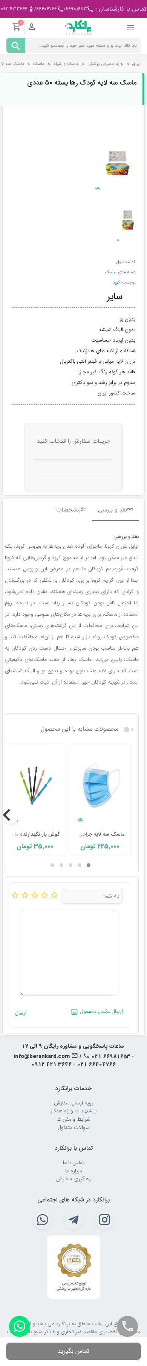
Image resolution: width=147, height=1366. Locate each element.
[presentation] (129, 815)
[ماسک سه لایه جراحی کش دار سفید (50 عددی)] (99, 786)
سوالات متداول (74, 1127)
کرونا (116, 282)
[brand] (114, 296)
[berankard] (78, 27)
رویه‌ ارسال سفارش (73, 1103)
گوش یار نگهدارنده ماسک (32, 834)
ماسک (110, 272)
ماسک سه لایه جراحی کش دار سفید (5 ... (79, 834)
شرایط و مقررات (73, 1119)
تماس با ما (73, 1162)
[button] (88, 865)
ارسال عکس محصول (100, 1011)
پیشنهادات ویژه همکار (73, 1111)
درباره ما (73, 1171)
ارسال (20, 1013)
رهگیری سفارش (73, 1179)
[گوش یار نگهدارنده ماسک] (35, 786)
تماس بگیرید (73, 1351)
